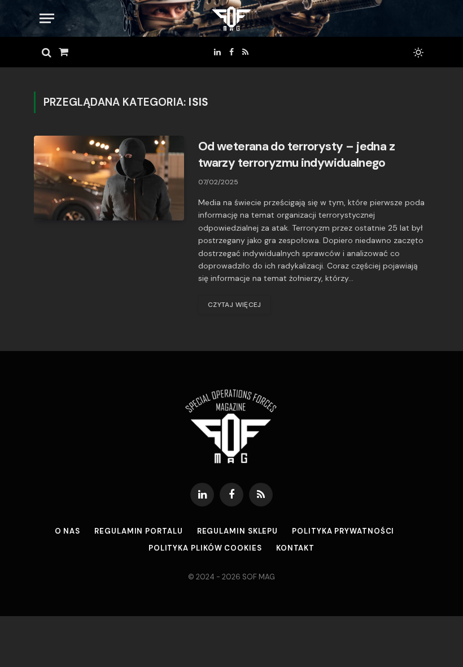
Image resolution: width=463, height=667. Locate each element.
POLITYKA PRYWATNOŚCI (343, 531)
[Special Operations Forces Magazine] (231, 18)
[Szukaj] (47, 52)
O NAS (68, 531)
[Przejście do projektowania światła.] (417, 52)
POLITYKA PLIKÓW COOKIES (205, 548)
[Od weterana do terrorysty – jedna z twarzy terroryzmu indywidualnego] (109, 178)
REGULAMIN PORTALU (138, 531)
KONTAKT (295, 548)
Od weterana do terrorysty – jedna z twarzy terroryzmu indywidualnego (296, 154)
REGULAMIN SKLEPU (237, 531)
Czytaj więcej (234, 304)
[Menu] (47, 18)
